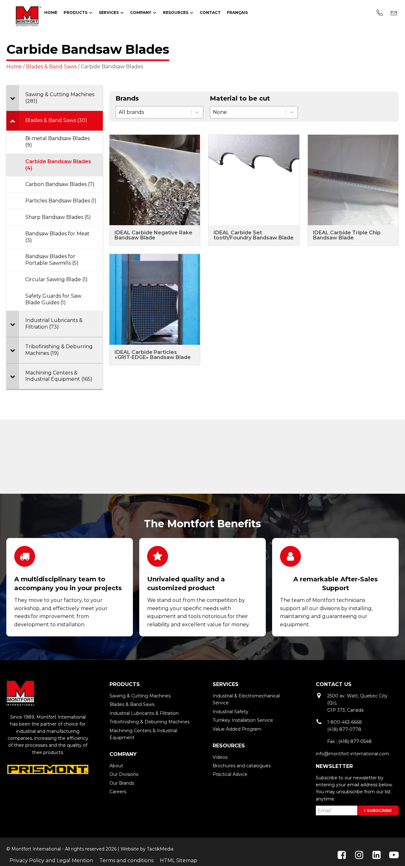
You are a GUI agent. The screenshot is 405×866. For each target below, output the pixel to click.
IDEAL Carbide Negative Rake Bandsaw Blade (153, 235)
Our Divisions (123, 774)
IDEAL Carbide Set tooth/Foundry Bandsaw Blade (254, 235)
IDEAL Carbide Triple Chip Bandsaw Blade (347, 235)
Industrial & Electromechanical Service (246, 699)
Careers (117, 792)
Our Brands (121, 783)
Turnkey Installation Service (243, 720)
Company (140, 12)
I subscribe (378, 810)
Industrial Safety (230, 711)
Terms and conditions (126, 860)
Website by (133, 849)
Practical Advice (230, 774)
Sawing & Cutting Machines (140, 696)
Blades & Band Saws (51, 67)
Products (75, 12)
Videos (220, 757)
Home (50, 12)
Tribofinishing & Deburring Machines (149, 722)
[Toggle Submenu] (12, 98)
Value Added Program (237, 729)
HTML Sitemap (178, 860)
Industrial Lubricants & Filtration (144, 713)
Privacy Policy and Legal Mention (51, 860)
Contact (210, 12)
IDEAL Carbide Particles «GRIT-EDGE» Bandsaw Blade (153, 354)
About (116, 766)
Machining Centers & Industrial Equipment (143, 734)
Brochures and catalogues (242, 766)
